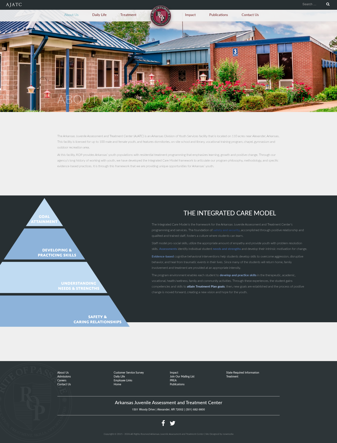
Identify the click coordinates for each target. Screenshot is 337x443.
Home (117, 384)
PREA (173, 380)
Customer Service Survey (129, 372)
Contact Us (250, 15)
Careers (61, 380)
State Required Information (242, 372)
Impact (190, 15)
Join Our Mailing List (182, 376)
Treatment (128, 15)
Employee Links (123, 380)
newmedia (228, 434)
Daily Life (99, 15)
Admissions (64, 376)
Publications (218, 15)
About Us (71, 15)
